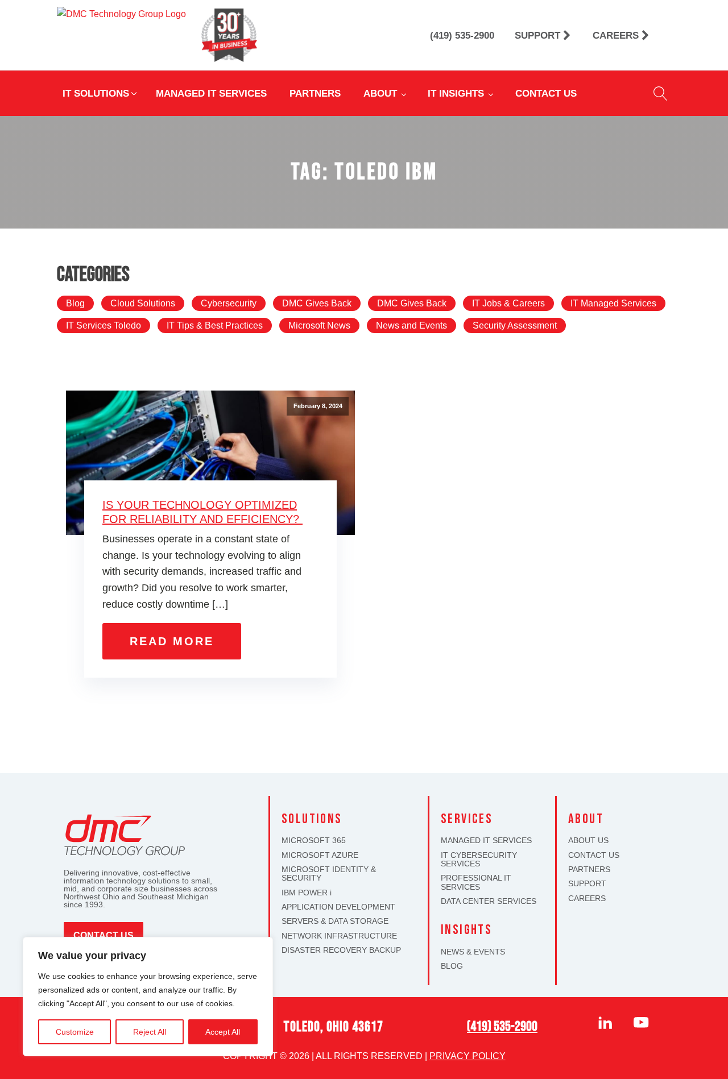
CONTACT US (593, 855)
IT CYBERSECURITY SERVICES (479, 859)
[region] (148, 996)
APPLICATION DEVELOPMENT (338, 907)
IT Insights (456, 93)
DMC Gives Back (316, 303)
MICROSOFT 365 (314, 840)
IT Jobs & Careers (508, 303)
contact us (103, 935)
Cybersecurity (229, 303)
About (380, 93)
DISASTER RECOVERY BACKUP (341, 950)
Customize (75, 1031)
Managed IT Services (211, 93)
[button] (100, 93)
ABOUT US (588, 840)
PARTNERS (589, 869)
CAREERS (587, 898)
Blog (75, 303)
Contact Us (546, 93)
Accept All (222, 1031)
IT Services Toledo (103, 325)
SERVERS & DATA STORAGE (335, 921)
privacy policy (467, 1056)
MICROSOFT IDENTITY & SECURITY (329, 873)
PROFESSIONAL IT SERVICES (476, 882)
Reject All (149, 1031)
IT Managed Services (613, 303)
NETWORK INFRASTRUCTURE (339, 936)
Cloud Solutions (142, 303)
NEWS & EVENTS (473, 952)
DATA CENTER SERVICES (488, 901)
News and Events (411, 325)
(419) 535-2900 (502, 1026)
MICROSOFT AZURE (320, 855)
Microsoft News (319, 325)
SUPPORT (587, 883)
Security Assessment (515, 325)
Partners (315, 93)
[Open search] (660, 93)
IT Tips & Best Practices (215, 325)
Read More (172, 641)
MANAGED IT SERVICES (486, 840)
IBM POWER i (307, 893)
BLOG (452, 966)
